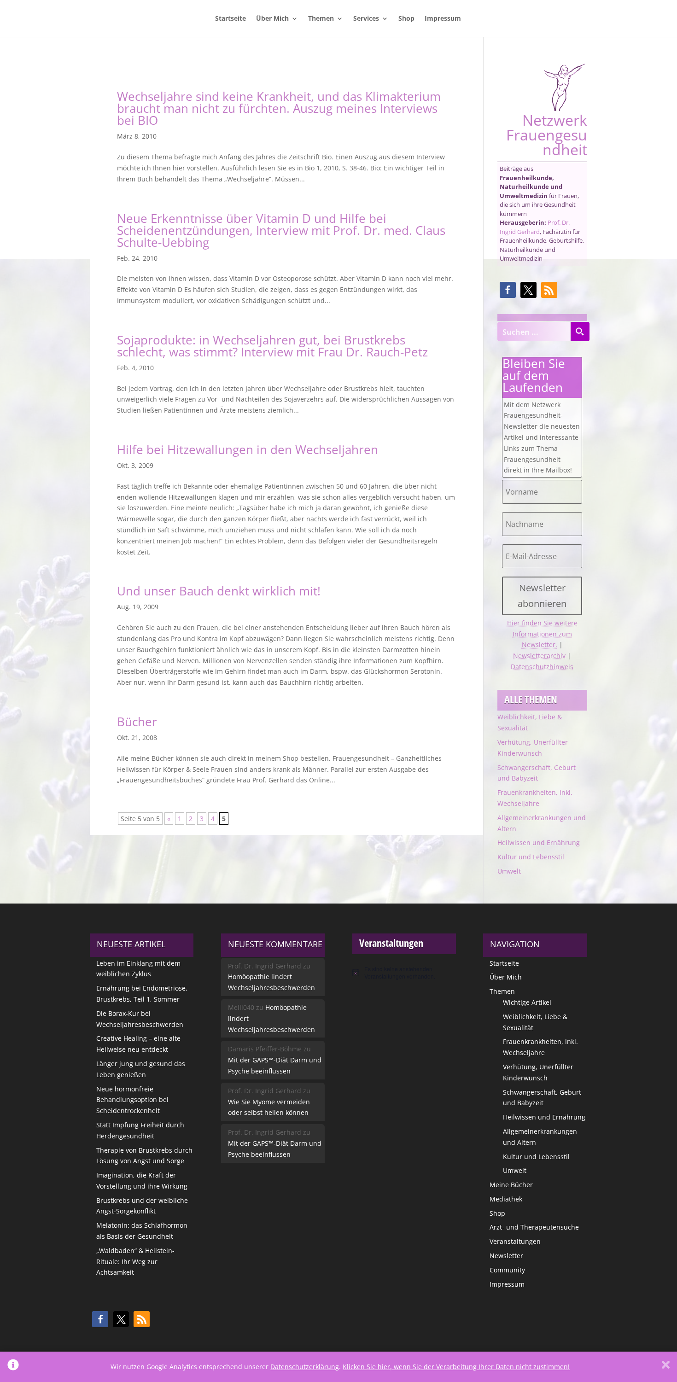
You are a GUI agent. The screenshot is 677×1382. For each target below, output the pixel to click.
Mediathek (506, 1199)
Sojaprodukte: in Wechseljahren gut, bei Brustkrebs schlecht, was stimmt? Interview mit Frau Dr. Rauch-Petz (272, 346)
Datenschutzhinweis (542, 666)
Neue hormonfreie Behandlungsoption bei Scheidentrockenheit (132, 1100)
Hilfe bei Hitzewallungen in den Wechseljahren (247, 449)
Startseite (230, 19)
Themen (321, 19)
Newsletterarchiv (539, 655)
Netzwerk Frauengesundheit (546, 133)
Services (366, 19)
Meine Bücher (511, 1184)
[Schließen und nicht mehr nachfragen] (666, 1367)
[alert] (404, 972)
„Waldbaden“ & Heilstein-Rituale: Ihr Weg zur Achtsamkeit (135, 1261)
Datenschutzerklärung (304, 1366)
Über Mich (272, 19)
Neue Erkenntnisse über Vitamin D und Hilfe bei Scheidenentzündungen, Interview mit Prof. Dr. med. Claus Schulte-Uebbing (281, 230)
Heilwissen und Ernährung (538, 842)
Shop (406, 19)
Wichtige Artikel (527, 1002)
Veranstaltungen (515, 1241)
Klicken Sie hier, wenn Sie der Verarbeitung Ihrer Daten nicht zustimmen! (456, 1366)
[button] (508, 290)
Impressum (443, 19)
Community (507, 1269)
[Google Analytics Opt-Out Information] (13, 1367)
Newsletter (506, 1255)
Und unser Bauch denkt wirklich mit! (219, 591)
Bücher (137, 721)
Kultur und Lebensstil (530, 856)
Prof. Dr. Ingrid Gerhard (535, 227)
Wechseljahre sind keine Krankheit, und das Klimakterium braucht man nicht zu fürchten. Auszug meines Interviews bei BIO (279, 108)
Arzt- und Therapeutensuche (534, 1227)
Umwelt (509, 871)
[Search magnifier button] (579, 331)
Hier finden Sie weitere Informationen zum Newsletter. (542, 633)
